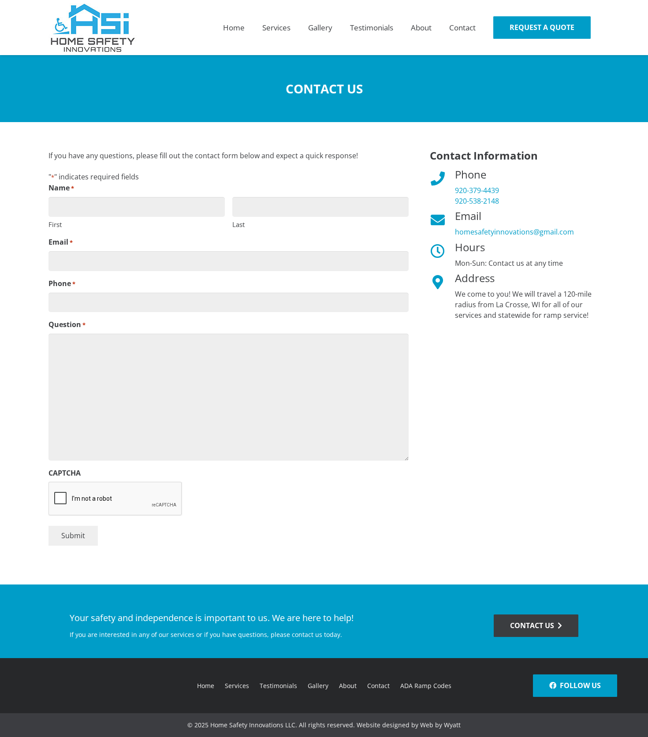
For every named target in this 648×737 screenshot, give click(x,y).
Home (205, 685)
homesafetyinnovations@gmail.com (514, 232)
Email (60, 242)
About (348, 685)
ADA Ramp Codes (425, 685)
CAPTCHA (64, 473)
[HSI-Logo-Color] (92, 27)
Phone (61, 283)
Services (237, 685)
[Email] (442, 220)
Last (238, 224)
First (55, 224)
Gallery (318, 685)
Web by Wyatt (440, 725)
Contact (378, 685)
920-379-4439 (477, 190)
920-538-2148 (477, 201)
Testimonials (278, 685)
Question (67, 324)
